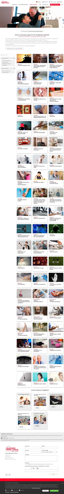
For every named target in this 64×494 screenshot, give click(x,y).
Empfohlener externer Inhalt (6, 433)
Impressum (7, 492)
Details (21, 406)
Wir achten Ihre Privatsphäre (11, 483)
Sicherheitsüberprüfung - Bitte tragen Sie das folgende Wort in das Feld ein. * (37, 466)
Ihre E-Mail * (27, 450)
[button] (62, 5)
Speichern (45, 490)
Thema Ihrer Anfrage (45, 450)
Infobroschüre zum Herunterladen (14, 48)
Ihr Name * (43, 446)
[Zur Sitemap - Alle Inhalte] (58, 2)
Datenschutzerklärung (36, 488)
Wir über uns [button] (45, 4)
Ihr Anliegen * (27, 454)
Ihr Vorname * (27, 446)
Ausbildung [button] (14, 4)
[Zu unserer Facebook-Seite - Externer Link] (61, 2)
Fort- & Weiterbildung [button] (23, 4)
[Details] (40, 401)
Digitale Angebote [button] (33, 4)
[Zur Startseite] (5, 2)
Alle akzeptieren (54, 490)
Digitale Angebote (24, 31)
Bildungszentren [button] (55, 4)
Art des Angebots (4, 68)
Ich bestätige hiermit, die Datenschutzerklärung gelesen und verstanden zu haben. (40, 464)
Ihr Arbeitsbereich (4, 58)
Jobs (40, 4)
